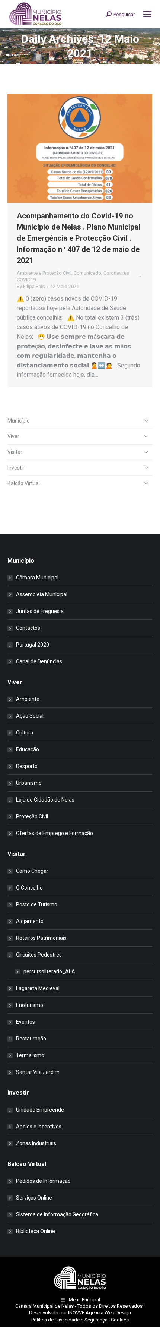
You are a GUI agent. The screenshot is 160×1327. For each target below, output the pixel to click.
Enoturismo (29, 1005)
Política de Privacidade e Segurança (69, 1320)
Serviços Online (34, 1198)
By (31, 286)
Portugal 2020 (32, 645)
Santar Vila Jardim (38, 1072)
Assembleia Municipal (41, 594)
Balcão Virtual (23, 483)
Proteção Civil (32, 816)
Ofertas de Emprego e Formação (54, 833)
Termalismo (30, 1055)
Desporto (27, 766)
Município (18, 421)
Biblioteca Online (35, 1231)
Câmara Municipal (37, 578)
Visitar (14, 452)
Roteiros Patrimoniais (41, 938)
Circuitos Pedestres (39, 955)
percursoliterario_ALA (49, 971)
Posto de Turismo (36, 904)
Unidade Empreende (40, 1110)
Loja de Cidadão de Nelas (45, 800)
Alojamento (30, 921)
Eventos (25, 1022)
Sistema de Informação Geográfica (57, 1214)
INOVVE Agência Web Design (99, 1312)
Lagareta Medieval (38, 988)
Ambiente (27, 699)
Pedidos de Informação (43, 1181)
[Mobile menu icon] (147, 14)
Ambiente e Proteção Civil (44, 273)
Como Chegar (32, 871)
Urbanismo (29, 783)
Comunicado (87, 273)
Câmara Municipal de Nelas (44, 1306)
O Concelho (29, 888)
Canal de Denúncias (39, 661)
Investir (16, 468)
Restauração (31, 1039)
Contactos (28, 628)
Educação (27, 749)
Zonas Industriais (36, 1143)
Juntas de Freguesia (40, 611)
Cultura (24, 733)
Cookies (120, 1320)
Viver (13, 436)
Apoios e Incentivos (38, 1126)
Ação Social (30, 716)
